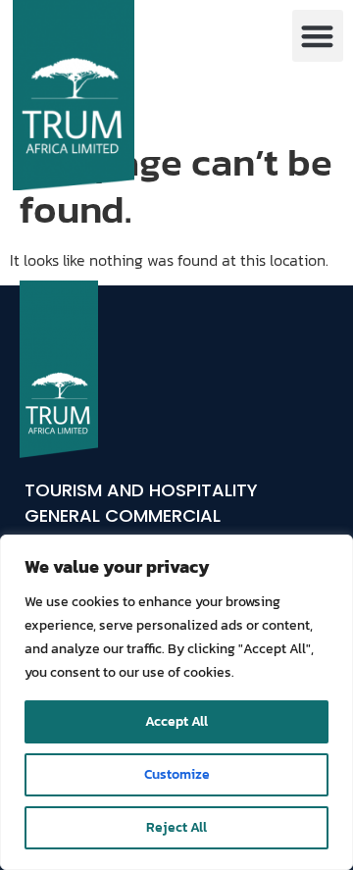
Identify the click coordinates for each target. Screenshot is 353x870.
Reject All (176, 827)
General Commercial (123, 515)
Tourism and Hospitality (141, 490)
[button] (318, 36)
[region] (176, 702)
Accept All (176, 721)
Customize (177, 774)
